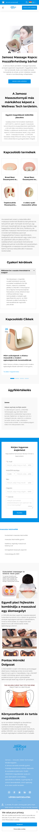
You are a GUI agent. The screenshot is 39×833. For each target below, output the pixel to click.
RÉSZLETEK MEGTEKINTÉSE (9, 167)
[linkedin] (24, 792)
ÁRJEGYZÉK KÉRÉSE (29, 7)
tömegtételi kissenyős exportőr (16, 550)
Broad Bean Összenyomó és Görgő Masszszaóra (10, 178)
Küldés (19, 513)
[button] (12, 378)
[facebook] (14, 792)
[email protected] (12, 2)
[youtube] (19, 792)
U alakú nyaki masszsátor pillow (29, 204)
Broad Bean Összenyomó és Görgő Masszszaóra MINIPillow (29, 178)
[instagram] (30, 792)
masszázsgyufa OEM (12, 554)
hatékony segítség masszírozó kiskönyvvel (15, 545)
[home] (13, 7)
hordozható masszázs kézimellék (16, 535)
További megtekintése (11, 372)
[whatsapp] (9, 792)
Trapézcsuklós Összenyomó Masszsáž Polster (9, 204)
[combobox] (11, 474)
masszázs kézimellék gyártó (14, 539)
